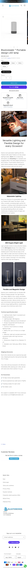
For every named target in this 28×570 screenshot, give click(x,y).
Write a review (14, 458)
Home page (6, 482)
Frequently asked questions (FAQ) (11, 495)
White (19, 63)
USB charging (6, 71)
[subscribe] (23, 537)
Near (4, 479)
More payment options (14, 90)
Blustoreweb (10, 567)
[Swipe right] (17, 47)
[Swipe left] (10, 47)
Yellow (4, 66)
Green (13, 63)
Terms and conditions (8, 485)
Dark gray (5, 63)
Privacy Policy (6, 488)
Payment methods (7, 492)
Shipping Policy (7, 501)
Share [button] (4, 444)
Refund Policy (6, 498)
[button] (2, 5)
